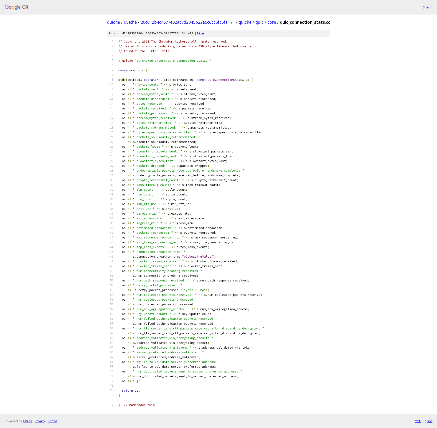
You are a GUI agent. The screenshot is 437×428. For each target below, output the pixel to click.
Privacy (40, 421)
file (200, 33)
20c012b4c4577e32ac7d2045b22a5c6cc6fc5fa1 (185, 22)
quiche (113, 22)
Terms (52, 421)
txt (418, 421)
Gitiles (27, 421)
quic (259, 22)
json (428, 421)
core (271, 22)
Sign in (427, 7)
